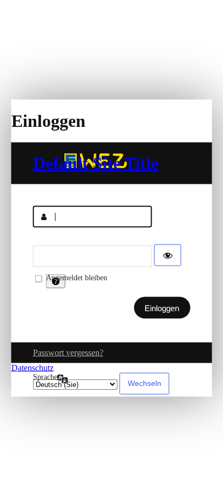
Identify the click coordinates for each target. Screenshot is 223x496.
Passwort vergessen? (68, 352)
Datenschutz (32, 367)
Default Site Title (96, 163)
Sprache (45, 377)
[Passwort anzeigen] (167, 255)
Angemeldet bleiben (76, 278)
